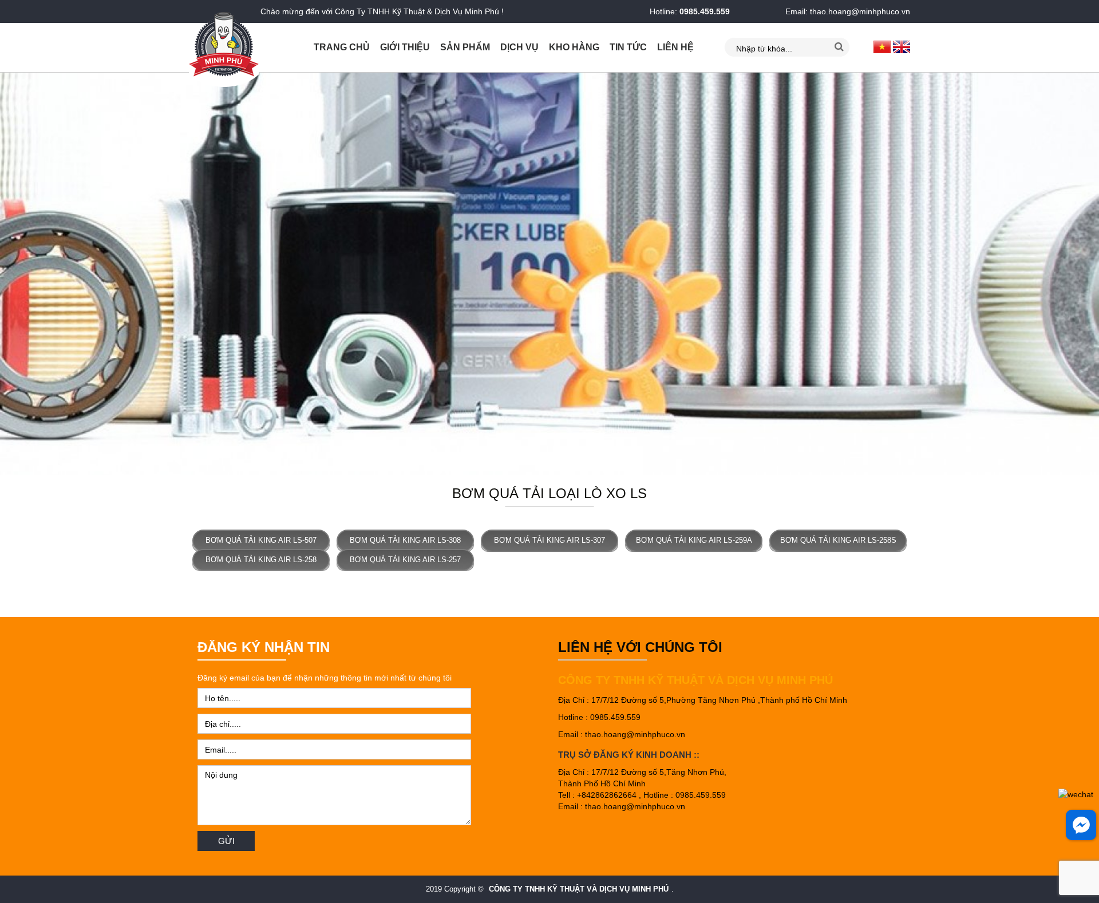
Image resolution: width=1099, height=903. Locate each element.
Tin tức (628, 47)
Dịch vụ (519, 47)
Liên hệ (675, 47)
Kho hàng (574, 47)
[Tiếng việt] (882, 46)
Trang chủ (342, 47)
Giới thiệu (405, 47)
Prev (15, 274)
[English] (901, 46)
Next (1084, 274)
